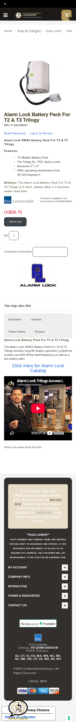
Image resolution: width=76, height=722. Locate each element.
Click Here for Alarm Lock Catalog (38, 368)
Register (43, 512)
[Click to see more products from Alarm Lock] (38, 275)
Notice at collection (20, 717)
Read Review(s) (15, 133)
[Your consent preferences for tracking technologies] (69, 718)
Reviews (40, 331)
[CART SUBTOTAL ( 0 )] (66, 15)
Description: (15, 319)
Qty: (6, 235)
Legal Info (38, 681)
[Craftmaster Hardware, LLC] (28, 15)
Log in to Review (41, 133)
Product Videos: (17, 331)
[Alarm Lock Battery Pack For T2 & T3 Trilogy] (38, 45)
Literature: (36, 319)
